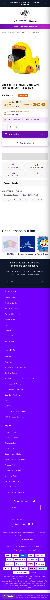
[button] (5, 13)
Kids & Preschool (12, 308)
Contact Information (13, 470)
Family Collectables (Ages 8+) (15, 200)
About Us (8, 357)
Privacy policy (42, 532)
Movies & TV (37, 200)
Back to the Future (11, 195)
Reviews (8, 362)
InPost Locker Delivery (14, 492)
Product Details (11, 183)
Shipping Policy (11, 476)
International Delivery (14, 389)
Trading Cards (11, 303)
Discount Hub (10, 448)
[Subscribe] (42, 281)
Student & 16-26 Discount (15, 368)
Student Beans (11, 373)
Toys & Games (11, 297)
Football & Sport (11, 336)
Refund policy (13, 536)
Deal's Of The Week (30, 195)
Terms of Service (12, 481)
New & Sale (9, 341)
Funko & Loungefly (13, 314)
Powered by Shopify (28, 532)
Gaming (8, 330)
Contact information (26, 539)
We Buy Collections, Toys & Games (19, 378)
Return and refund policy (15, 460)
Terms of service (25, 536)
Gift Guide (9, 406)
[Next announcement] (45, 3)
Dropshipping (10, 443)
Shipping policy (39, 536)
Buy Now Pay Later (13, 395)
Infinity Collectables (15, 532)
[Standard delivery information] (32, 112)
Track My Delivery (12, 487)
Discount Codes (11, 438)
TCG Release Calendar (14, 417)
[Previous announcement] (4, 3)
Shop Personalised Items (15, 411)
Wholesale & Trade (13, 384)
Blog (6, 400)
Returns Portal (11, 432)
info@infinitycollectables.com (38, 597)
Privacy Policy (10, 465)
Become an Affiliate (13, 454)
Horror (7, 325)
